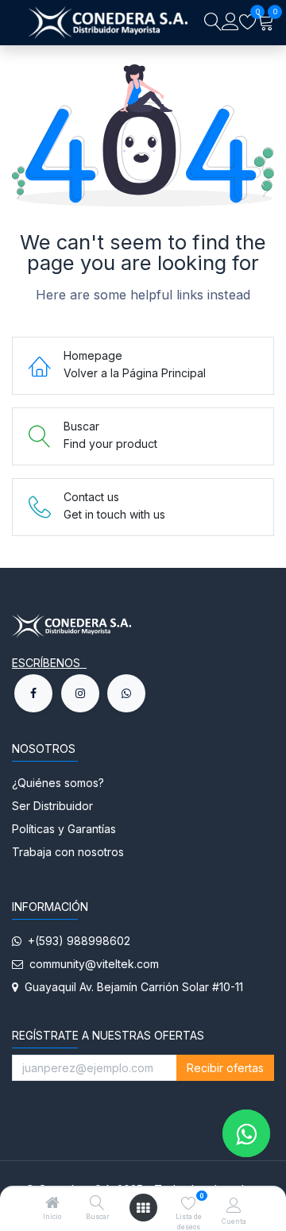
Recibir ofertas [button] (225, 1068)
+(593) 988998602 (75, 940)
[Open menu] (143, 1207)
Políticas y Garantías (64, 828)
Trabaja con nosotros (68, 852)
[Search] (213, 22)
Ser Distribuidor (52, 805)
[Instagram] (80, 693)
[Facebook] (33, 693)
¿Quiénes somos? (59, 782)
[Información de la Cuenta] (234, 1204)
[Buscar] (97, 1203)
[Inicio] (52, 1203)
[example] (126, 693)
